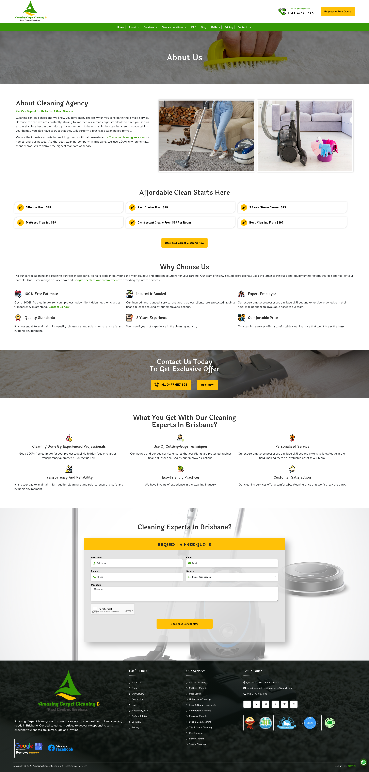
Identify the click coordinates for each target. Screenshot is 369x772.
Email (189, 557)
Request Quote (140, 710)
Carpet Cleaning (197, 682)
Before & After (139, 716)
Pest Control (195, 693)
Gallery (215, 27)
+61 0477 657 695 (257, 693)
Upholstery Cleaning (200, 699)
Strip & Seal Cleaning (200, 721)
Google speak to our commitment (96, 280)
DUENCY (352, 766)
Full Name (96, 557)
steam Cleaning (197, 744)
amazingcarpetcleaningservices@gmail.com (269, 688)
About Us (137, 682)
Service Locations (172, 27)
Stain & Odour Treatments (202, 705)
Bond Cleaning (196, 738)
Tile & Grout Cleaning (200, 727)
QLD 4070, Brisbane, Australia (262, 682)
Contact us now (58, 307)
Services (149, 27)
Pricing (228, 27)
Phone (94, 571)
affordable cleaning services (126, 137)
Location (136, 721)
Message (96, 585)
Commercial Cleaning (200, 710)
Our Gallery (138, 693)
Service (190, 571)
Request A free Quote (337, 11)
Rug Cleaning (196, 733)
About (132, 27)
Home (120, 27)
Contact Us (244, 27)
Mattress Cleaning (198, 688)
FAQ (193, 27)
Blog (204, 27)
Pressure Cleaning (198, 716)
